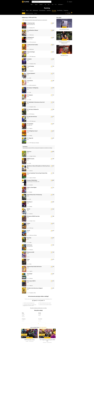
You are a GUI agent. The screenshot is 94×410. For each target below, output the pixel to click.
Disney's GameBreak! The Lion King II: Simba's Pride (37, 173)
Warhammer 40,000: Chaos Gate (33, 216)
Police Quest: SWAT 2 (31, 280)
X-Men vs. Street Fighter (32, 187)
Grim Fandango (31, 66)
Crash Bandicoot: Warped (33, 30)
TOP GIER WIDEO (42, 327)
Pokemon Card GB (30, 252)
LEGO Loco (29, 151)
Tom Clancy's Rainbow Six (34, 109)
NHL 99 (28, 209)
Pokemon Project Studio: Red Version (34, 266)
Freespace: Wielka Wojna (32, 180)
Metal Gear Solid (31, 23)
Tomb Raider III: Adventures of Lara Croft (37, 102)
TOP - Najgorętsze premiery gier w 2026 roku (47, 340)
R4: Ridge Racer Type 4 (33, 130)
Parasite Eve (30, 80)
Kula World (31, 123)
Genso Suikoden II (31, 73)
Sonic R (28, 230)
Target (28, 259)
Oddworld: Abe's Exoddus (33, 44)
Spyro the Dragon (31, 51)
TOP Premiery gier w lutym (29, 339)
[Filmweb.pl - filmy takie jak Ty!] (25, 2)
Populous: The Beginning (33, 87)
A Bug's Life (31, 138)
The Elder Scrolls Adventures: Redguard (34, 288)
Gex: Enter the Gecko (33, 116)
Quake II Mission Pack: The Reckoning (34, 194)
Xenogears (31, 95)
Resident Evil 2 (31, 37)
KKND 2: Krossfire (30, 158)
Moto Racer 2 (29, 201)
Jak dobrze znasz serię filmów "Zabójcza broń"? (64, 42)
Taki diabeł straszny (64, 55)
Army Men (29, 237)
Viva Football (29, 273)
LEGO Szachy (29, 244)
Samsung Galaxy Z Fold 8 (64, 29)
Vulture (28, 223)
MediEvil (30, 59)
